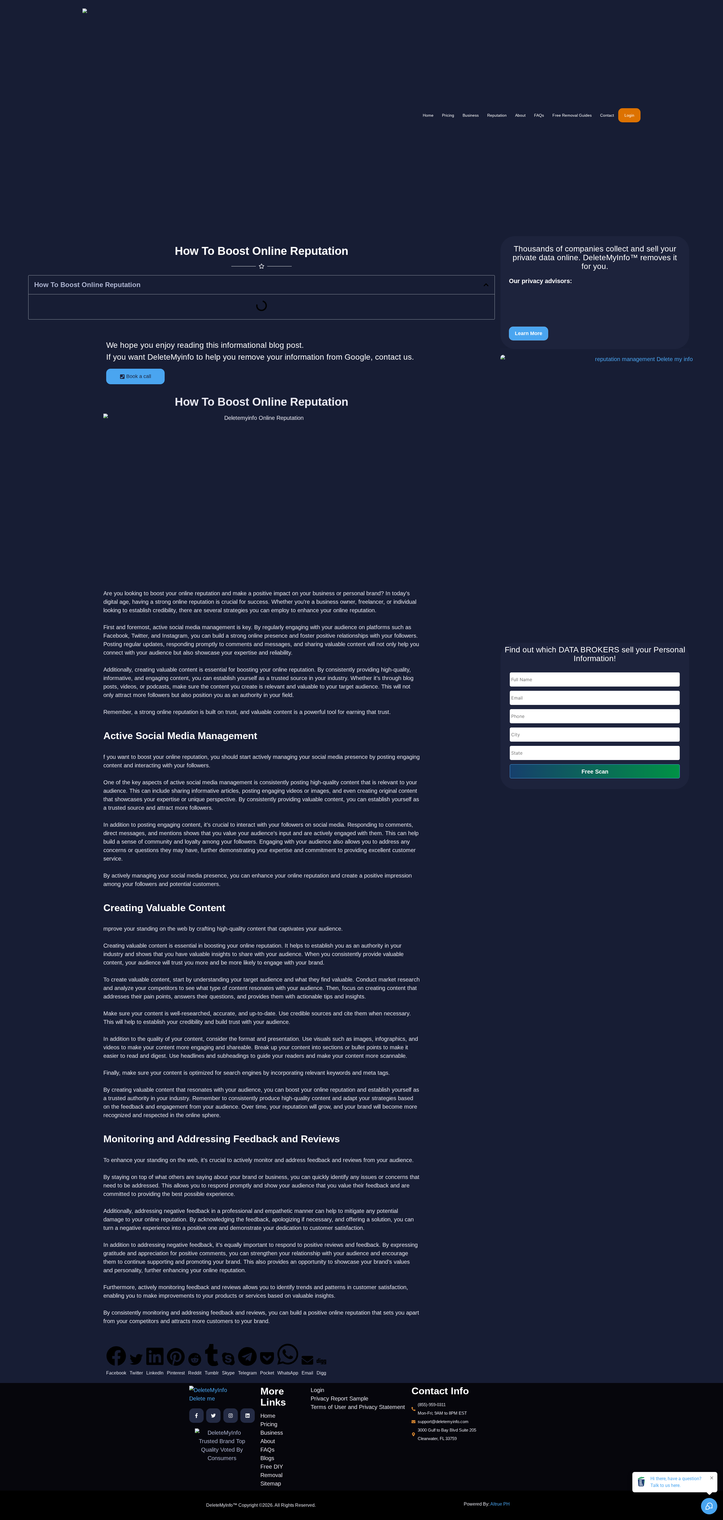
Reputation (497, 115)
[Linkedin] (247, 1415)
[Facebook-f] (196, 1415)
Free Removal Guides (572, 115)
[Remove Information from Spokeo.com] (575, 316)
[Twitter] (213, 1415)
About (520, 115)
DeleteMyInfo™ (610, 257)
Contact (607, 115)
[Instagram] (230, 1415)
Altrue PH (500, 1504)
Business (471, 115)
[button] (486, 285)
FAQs (539, 115)
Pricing (448, 115)
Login (629, 115)
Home (428, 115)
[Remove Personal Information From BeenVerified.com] (575, 296)
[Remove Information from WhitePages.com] (575, 306)
